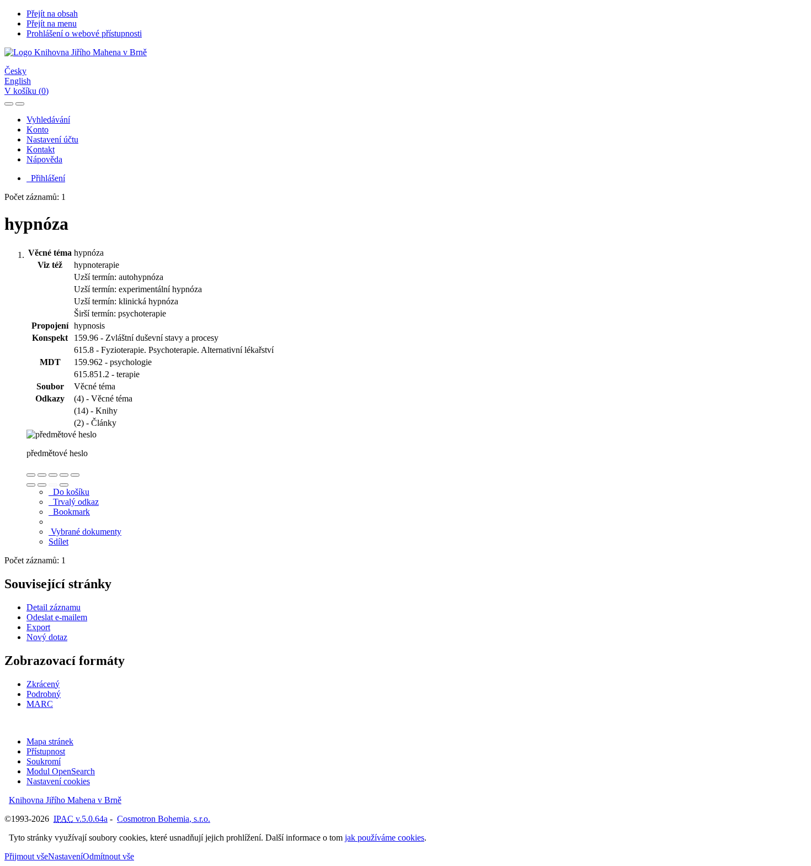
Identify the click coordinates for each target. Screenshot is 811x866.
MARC (39, 704)
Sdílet (58, 541)
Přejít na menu (51, 23)
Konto (37, 129)
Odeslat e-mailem (56, 617)
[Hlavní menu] (19, 103)
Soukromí (43, 761)
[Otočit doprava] (42, 485)
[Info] (75, 475)
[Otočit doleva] (30, 485)
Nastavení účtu (52, 139)
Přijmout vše (26, 856)
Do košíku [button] (69, 492)
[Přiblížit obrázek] (30, 475)
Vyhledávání (48, 119)
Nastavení (65, 856)
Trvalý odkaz (74, 501)
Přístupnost (45, 751)
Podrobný (43, 694)
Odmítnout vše (108, 856)
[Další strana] (64, 485)
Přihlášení (45, 178)
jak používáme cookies (384, 837)
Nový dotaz (46, 637)
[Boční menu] (8, 103)
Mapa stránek (49, 741)
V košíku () (26, 91)
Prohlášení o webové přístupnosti (84, 33)
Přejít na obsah (52, 13)
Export (38, 627)
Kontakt (40, 149)
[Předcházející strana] (53, 485)
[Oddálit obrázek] (42, 475)
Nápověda (44, 159)
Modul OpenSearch (60, 771)
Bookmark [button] (69, 511)
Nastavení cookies (58, 781)
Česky (15, 71)
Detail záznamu (53, 607)
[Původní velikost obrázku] (53, 475)
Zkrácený (43, 684)
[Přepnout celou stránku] (64, 475)
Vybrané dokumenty (85, 531)
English (17, 81)
